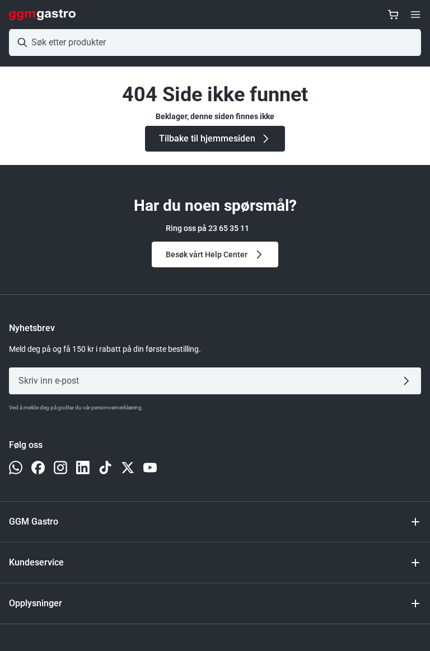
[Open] (415, 14)
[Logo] (42, 14)
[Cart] (393, 14)
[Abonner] (408, 380)
